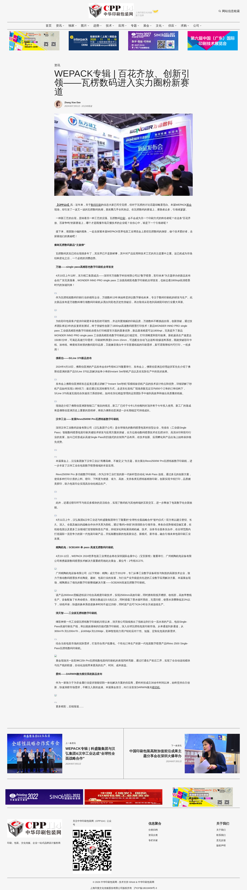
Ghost (132, 882)
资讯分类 (153, 835)
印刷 (122, 218)
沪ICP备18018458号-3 (145, 888)
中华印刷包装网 (109, 882)
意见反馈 (221, 840)
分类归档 (153, 830)
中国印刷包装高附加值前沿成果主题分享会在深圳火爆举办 (155, 753)
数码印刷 (96, 204)
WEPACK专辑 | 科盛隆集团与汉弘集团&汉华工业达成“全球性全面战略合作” (90, 753)
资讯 (57, 65)
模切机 (156, 687)
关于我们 (221, 830)
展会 (189, 204)
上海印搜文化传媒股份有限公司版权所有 (111, 888)
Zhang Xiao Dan (72, 102)
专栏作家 (153, 840)
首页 (49, 25)
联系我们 (221, 835)
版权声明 (221, 845)
